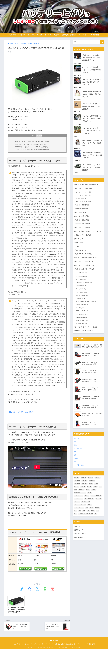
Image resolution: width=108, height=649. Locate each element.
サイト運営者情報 (94, 35)
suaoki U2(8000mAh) (82, 304)
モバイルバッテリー (80, 273)
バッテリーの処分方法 (81, 220)
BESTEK (76, 486)
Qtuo (75, 489)
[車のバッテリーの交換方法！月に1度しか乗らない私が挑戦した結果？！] (88, 150)
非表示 (39, 135)
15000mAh (91, 480)
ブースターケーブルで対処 (83, 192)
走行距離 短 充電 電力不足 (86, 514)
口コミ (91, 507)
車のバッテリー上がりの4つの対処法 (86, 185)
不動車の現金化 (79, 242)
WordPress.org (79, 537)
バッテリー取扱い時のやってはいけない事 (88, 231)
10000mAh (97, 477)
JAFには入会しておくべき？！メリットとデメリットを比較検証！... (92, 143)
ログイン (77, 526)
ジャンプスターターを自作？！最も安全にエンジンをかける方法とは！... (91, 130)
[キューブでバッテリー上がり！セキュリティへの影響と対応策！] (88, 162)
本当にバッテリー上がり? (82, 235)
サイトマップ (82, 35)
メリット (90, 504)
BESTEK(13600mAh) (82, 295)
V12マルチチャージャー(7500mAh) (86, 301)
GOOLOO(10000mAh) (82, 311)
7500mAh (83, 477)
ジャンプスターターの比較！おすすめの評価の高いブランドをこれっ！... (91, 82)
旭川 (75, 442)
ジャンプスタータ (78, 498)
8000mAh (90, 477)
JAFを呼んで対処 (81, 198)
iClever (95, 486)
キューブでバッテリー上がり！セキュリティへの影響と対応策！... (91, 167)
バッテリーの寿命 (80, 212)
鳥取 (75, 455)
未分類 (76, 246)
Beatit (96, 483)
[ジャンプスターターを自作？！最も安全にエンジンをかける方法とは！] (88, 125)
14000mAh (84, 480)
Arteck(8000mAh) (81, 279)
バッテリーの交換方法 (81, 216)
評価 (75, 514)
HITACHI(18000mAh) (82, 320)
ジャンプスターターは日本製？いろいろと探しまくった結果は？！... (91, 106)
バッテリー (76, 501)
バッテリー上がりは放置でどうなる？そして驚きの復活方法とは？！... (91, 69)
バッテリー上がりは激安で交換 (84, 265)
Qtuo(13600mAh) (80, 298)
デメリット (98, 498)
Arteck (91, 483)
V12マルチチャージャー (79, 492)
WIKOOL (90, 492)
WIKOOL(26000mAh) (82, 323)
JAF (100, 486)
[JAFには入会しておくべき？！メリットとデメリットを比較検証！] (88, 138)
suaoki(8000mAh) (81, 285)
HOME (55, 640)
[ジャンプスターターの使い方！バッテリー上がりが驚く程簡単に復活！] (88, 52)
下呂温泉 (76, 438)
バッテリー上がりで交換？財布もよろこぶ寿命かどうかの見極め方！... (91, 118)
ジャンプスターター (80, 250)
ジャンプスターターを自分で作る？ (85, 257)
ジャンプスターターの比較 (83, 254)
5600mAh (76, 477)
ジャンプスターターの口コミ (17, 35)
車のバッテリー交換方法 (52, 35)
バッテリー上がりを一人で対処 (84, 269)
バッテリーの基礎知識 (81, 205)
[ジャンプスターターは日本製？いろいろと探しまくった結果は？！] (88, 101)
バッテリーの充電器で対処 (83, 195)
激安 (98, 510)
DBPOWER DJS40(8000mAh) (84, 282)
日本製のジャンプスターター (83, 331)
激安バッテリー (79, 239)
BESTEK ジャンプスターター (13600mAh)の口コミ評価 (31, 141)
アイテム (87, 495)
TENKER (94, 489)
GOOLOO (83, 486)
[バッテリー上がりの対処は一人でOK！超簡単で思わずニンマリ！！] (88, 89)
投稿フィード (78, 530)
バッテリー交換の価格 (81, 208)
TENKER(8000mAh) (81, 308)
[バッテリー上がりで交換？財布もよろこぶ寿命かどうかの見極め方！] (88, 113)
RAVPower (81, 489)
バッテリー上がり (86, 501)
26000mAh (84, 483)
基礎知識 (97, 507)
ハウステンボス (79, 465)
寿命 (75, 510)
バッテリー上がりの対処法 (83, 188)
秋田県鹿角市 (78, 448)
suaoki (87, 489)
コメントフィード (80, 533)
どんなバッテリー (78, 495)
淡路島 (76, 458)
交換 (87, 507)
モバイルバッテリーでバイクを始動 (85, 327)
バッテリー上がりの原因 (82, 224)
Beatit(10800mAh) (81, 289)
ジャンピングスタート (96, 495)
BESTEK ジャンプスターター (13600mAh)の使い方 (30, 144)
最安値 (92, 510)
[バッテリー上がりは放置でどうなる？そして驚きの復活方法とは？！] (88, 64)
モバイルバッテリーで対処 (83, 201)
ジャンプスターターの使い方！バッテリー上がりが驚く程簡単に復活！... (91, 57)
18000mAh (77, 483)
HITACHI (89, 486)
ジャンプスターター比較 (35, 35)
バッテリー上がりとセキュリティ (85, 261)
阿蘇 (75, 461)
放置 (88, 510)
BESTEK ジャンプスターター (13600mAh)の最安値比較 (31, 150)
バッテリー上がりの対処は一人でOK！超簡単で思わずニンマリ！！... (92, 94)
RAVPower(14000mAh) (82, 314)
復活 (80, 510)
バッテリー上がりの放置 (82, 227)
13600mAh (77, 480)
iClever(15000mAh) (81, 317)
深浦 (75, 445)
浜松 (75, 452)
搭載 (84, 510)
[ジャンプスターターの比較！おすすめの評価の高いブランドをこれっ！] (88, 77)
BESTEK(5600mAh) (81, 276)
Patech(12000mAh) (81, 292)
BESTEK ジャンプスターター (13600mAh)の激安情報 (31, 147)
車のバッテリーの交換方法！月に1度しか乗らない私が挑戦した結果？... (92, 155)
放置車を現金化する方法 (69, 35)
